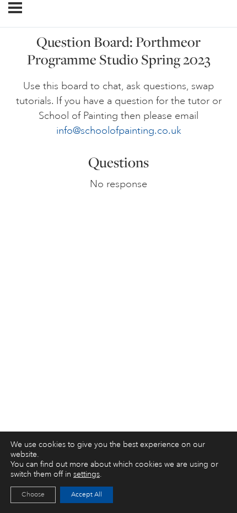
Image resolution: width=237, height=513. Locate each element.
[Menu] (15, 7)
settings (86, 474)
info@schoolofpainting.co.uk (118, 130)
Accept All (86, 494)
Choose (33, 494)
